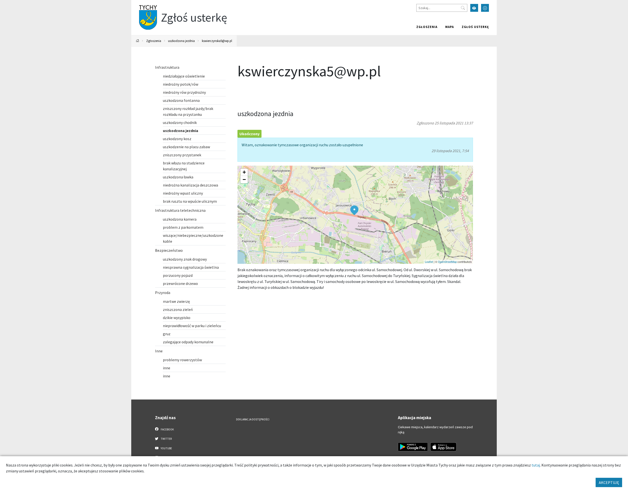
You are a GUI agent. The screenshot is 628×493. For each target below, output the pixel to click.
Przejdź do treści (144, 3)
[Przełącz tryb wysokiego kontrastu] (474, 8)
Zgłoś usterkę (475, 27)
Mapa (449, 27)
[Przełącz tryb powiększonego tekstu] (485, 8)
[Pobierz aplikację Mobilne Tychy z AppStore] (443, 446)
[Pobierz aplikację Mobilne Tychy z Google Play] (413, 446)
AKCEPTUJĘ (609, 482)
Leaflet (429, 262)
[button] (354, 210)
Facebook (167, 429)
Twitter (166, 438)
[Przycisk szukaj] (462, 8)
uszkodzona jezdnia (181, 41)
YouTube (166, 448)
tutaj (536, 465)
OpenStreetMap (447, 262)
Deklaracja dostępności (252, 419)
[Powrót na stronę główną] (137, 40)
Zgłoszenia (426, 27)
